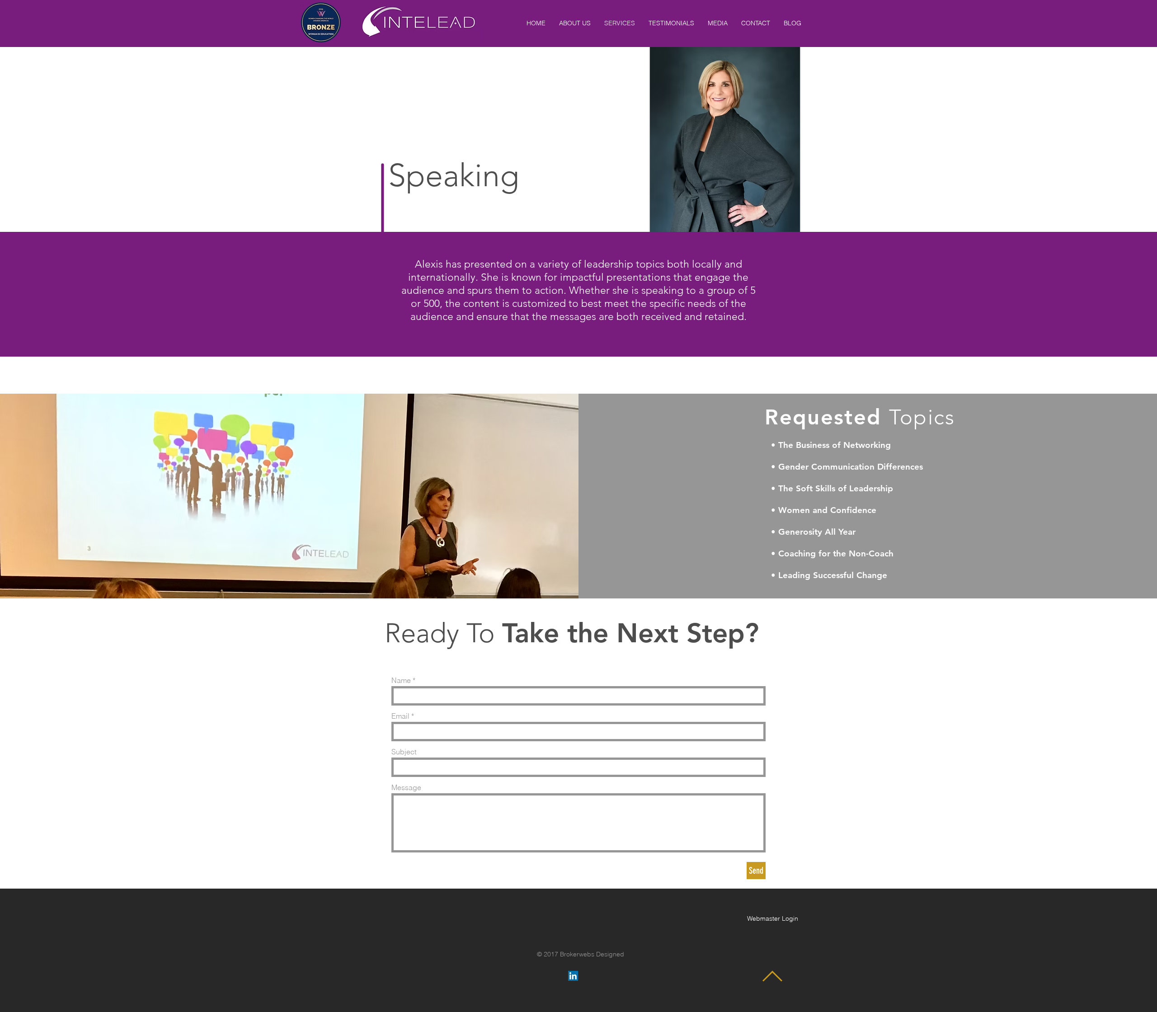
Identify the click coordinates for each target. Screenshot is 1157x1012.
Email (400, 716)
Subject (403, 751)
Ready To (443, 633)
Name (401, 680)
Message (406, 787)
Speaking (457, 175)
